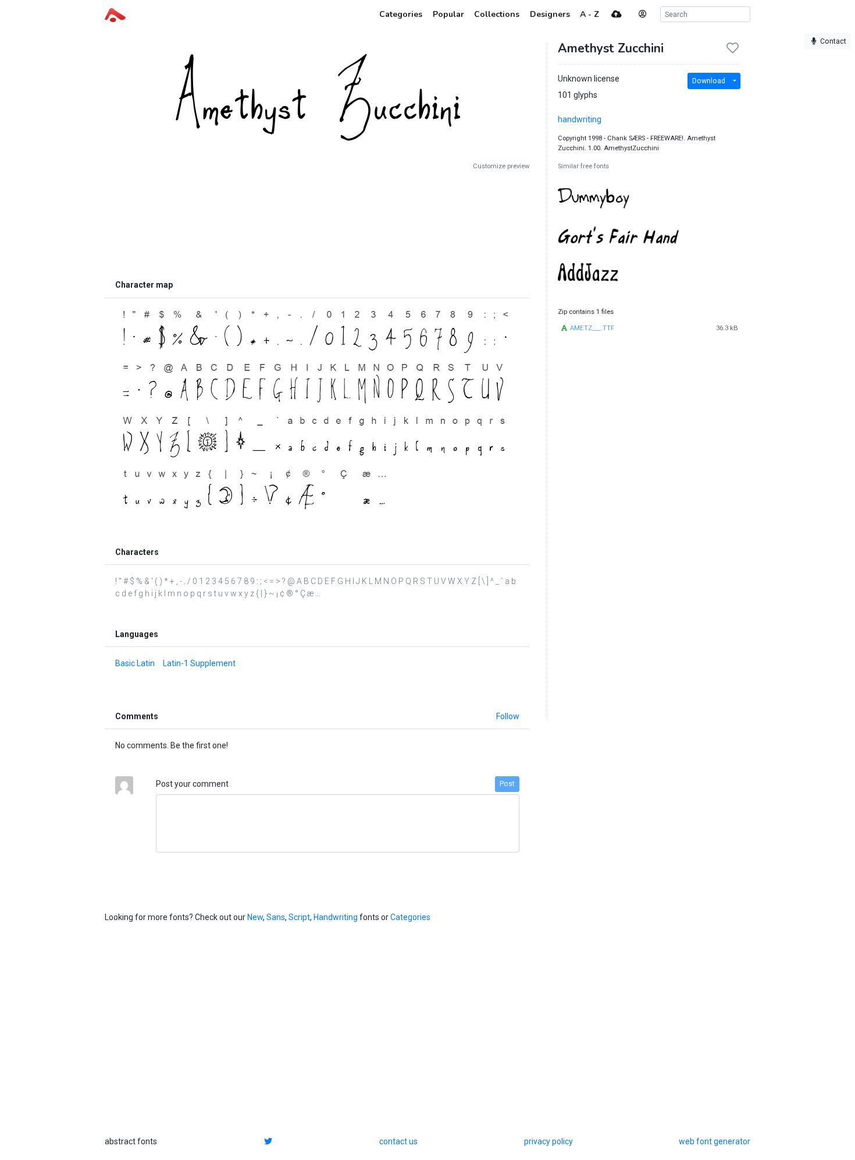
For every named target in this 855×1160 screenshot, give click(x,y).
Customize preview (501, 166)
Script (299, 917)
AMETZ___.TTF (592, 328)
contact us (398, 1141)
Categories (410, 917)
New (255, 917)
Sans (275, 917)
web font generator (714, 1141)
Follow (507, 716)
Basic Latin (135, 663)
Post (507, 784)
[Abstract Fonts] (115, 14)
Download (708, 81)
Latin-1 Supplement (199, 663)
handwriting (579, 119)
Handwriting (336, 917)
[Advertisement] (317, 222)
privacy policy (548, 1141)
